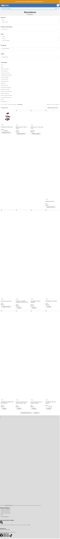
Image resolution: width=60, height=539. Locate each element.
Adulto (3, 36)
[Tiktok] (10, 535)
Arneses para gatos (4, 77)
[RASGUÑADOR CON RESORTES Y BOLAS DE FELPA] (8, 354)
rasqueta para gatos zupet (6, 301)
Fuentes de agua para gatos (6, 91)
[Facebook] (1, 535)
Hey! (17, 405)
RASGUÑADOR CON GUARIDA (51, 301)
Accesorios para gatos (5, 72)
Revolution (33, 130)
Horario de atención (5, 516)
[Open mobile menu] (58, 8)
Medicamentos (4, 101)
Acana (17, 304)
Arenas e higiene (4, 70)
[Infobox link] (30, 1)
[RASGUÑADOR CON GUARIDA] (52, 253)
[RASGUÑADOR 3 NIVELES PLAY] (8, 116)
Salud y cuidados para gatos (6, 95)
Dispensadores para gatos (6, 87)
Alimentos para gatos (5, 68)
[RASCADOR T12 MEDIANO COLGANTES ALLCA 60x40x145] (22, 253)
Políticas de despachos (5, 510)
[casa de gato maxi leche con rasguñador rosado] (37, 354)
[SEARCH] (55, 8)
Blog (2, 514)
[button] (6, 132)
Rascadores (3, 83)
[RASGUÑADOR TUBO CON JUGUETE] (52, 354)
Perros (2, 64)
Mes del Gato (4, 29)
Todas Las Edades (5, 40)
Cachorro (4, 38)
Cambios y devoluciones (6, 512)
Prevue (2, 129)
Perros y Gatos (5, 22)
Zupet (2, 303)
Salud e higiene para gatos (6, 97)
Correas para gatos (4, 79)
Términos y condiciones (5, 509)
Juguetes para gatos (5, 93)
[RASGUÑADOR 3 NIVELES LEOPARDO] (37, 253)
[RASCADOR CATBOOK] (52, 153)
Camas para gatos (4, 85)
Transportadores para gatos (6, 75)
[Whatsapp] (7, 535)
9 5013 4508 (7, 529)
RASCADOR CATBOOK (49, 201)
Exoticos (2, 99)
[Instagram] (4, 535)
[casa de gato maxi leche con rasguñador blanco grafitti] (22, 354)
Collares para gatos (4, 81)
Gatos (3, 20)
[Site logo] (5, 5)
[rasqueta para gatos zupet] (8, 253)
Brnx (46, 203)
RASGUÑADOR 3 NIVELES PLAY (7, 127)
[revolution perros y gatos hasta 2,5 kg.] (37, 116)
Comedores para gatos (5, 89)
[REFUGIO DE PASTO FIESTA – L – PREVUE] (22, 116)
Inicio (2, 104)
